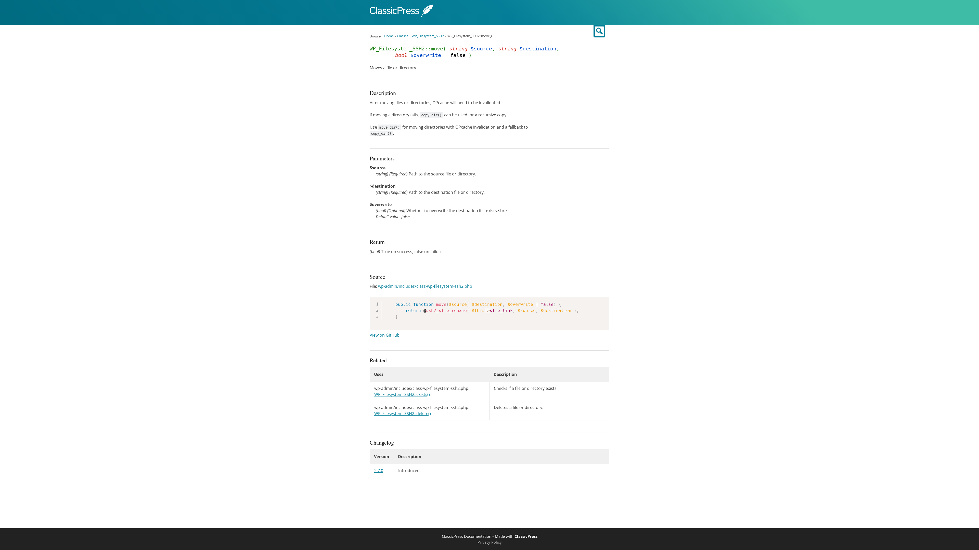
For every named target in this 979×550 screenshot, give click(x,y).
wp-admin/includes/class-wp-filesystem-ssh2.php (425, 286)
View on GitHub (385, 335)
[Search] (599, 31)
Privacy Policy (490, 542)
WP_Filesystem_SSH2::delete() (402, 413)
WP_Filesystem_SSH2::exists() (402, 394)
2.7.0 (378, 470)
